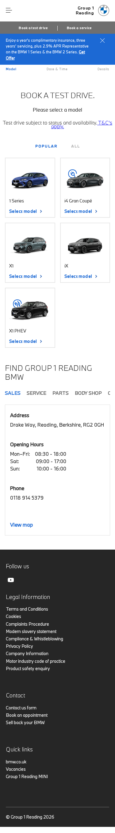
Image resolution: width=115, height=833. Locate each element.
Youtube (11, 580)
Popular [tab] (46, 146)
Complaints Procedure (27, 624)
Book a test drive (33, 28)
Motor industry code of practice (35, 661)
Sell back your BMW (25, 722)
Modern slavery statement (31, 631)
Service (36, 393)
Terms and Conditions (27, 609)
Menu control (9, 10)
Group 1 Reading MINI (27, 776)
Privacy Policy (19, 646)
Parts (60, 393)
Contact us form (21, 708)
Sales (13, 393)
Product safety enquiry (28, 668)
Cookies (13, 616)
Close (102, 40)
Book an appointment (27, 715)
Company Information (27, 653)
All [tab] (75, 146)
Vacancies (16, 769)
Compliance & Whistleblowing (34, 639)
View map (21, 525)
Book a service (79, 28)
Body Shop (88, 393)
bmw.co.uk (16, 762)
